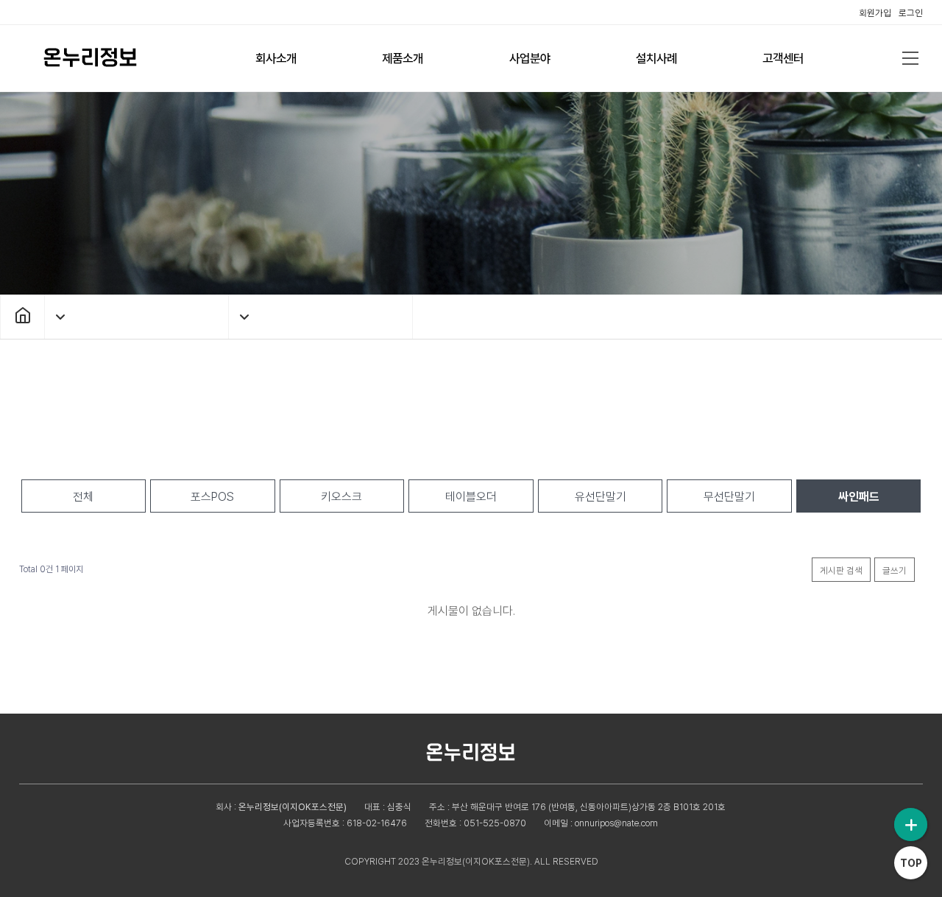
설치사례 (656, 58)
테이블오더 (471, 497)
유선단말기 (600, 497)
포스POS (212, 497)
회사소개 (276, 58)
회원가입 (875, 12)
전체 (83, 497)
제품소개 (402, 58)
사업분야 (529, 58)
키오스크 (341, 497)
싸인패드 (858, 497)
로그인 (911, 12)
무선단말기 (729, 497)
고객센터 (783, 58)
